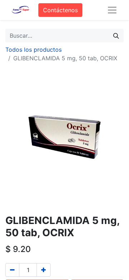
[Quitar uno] (12, 270)
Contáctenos (60, 10)
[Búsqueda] (116, 35)
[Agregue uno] (44, 270)
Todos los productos (33, 49)
